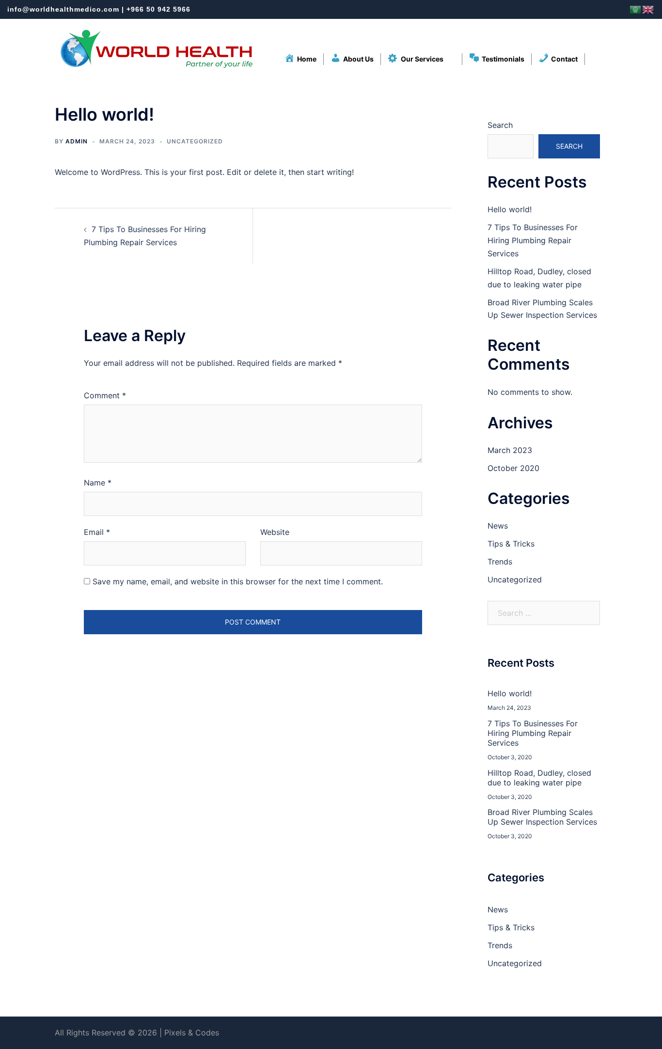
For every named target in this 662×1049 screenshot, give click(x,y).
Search (500, 125)
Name (97, 482)
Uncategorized (195, 141)
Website (274, 532)
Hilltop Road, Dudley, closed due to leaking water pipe (539, 777)
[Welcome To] (156, 48)
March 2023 (510, 450)
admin (76, 141)
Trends (500, 561)
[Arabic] (636, 9)
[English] (648, 9)
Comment (105, 395)
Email (97, 532)
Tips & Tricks (511, 543)
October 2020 (513, 468)
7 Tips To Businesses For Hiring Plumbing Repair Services (533, 240)
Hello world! (510, 209)
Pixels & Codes (191, 1032)
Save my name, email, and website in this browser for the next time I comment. (238, 581)
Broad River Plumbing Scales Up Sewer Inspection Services (542, 817)
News (498, 526)
